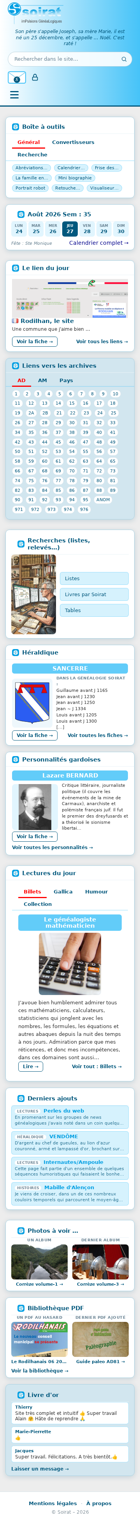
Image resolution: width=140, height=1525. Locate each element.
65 (113, 461)
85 (58, 490)
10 (115, 393)
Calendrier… (71, 167)
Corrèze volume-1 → (39, 1284)
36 (44, 432)
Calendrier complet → (99, 243)
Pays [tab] (66, 380)
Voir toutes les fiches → (98, 735)
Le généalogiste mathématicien (70, 922)
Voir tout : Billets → (97, 1066)
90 (17, 499)
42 (17, 442)
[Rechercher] (124, 59)
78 (72, 480)
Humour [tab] (96, 892)
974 (68, 509)
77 (58, 480)
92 (44, 499)
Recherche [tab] (32, 155)
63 (85, 461)
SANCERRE (70, 668)
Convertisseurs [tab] (73, 142)
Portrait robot (30, 188)
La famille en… (32, 178)
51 (31, 451)
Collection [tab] (38, 904)
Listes (72, 578)
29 (58, 422)
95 (85, 499)
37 (58, 432)
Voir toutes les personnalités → (52, 847)
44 (44, 442)
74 (17, 480)
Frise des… (107, 167)
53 (58, 451)
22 (72, 413)
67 (31, 471)
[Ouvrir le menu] (14, 95)
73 (113, 471)
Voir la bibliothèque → (39, 1371)
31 (85, 422)
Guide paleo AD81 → (100, 1361)
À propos (99, 1503)
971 (19, 509)
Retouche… (67, 188)
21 (59, 413)
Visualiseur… (104, 188)
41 (113, 432)
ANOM (103, 499)
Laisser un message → (40, 1469)
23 (86, 413)
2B (45, 413)
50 (17, 451)
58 (17, 461)
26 (17, 422)
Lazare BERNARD (70, 775)
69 (58, 471)
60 (44, 461)
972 (35, 509)
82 (17, 490)
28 (44, 422)
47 (85, 442)
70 (72, 471)
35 (31, 432)
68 (44, 471)
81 (113, 480)
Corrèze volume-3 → (100, 1284)
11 (17, 403)
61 (58, 461)
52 (44, 451)
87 (85, 490)
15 (72, 403)
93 (58, 499)
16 (85, 403)
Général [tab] (29, 142)
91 (31, 499)
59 (31, 461)
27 (31, 422)
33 (113, 422)
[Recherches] (33, 594)
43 (31, 442)
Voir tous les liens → (102, 341)
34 (17, 432)
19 (17, 413)
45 (58, 442)
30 (72, 422)
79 (85, 480)
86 (72, 490)
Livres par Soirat (85, 594)
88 (99, 490)
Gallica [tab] (63, 892)
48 (99, 442)
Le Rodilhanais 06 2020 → (39, 1361)
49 (113, 442)
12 (31, 403)
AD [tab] (22, 380)
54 (72, 451)
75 (31, 480)
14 (58, 403)
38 (72, 432)
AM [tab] (42, 380)
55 (85, 451)
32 (99, 422)
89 (113, 490)
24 (100, 413)
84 (44, 490)
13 (44, 403)
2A (31, 413)
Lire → (30, 1066)
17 (99, 403)
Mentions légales (53, 1503)
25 (113, 413)
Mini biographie (75, 178)
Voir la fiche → (35, 341)
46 (72, 442)
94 (72, 499)
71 (85, 471)
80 (99, 480)
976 (84, 509)
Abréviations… (31, 167)
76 (44, 480)
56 (99, 451)
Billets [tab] (32, 892)
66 (17, 471)
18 (113, 403)
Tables (73, 610)
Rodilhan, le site (47, 321)
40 (99, 432)
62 (72, 461)
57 (113, 451)
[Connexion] (35, 77)
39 (85, 432)
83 (31, 490)
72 (99, 471)
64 (99, 461)
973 (51, 509)
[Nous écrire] (17, 77)
